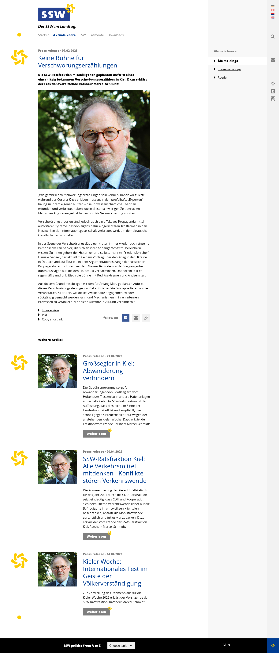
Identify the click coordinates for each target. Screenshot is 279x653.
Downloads (116, 35)
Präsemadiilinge (229, 69)
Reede (222, 77)
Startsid (43, 35)
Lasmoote (97, 35)
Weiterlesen (96, 433)
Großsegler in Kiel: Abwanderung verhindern (108, 370)
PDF (45, 315)
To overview (50, 310)
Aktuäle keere (64, 35)
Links (227, 644)
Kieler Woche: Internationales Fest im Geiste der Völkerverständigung (115, 572)
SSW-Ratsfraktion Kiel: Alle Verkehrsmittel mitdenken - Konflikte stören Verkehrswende (115, 469)
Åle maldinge (228, 61)
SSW (83, 35)
